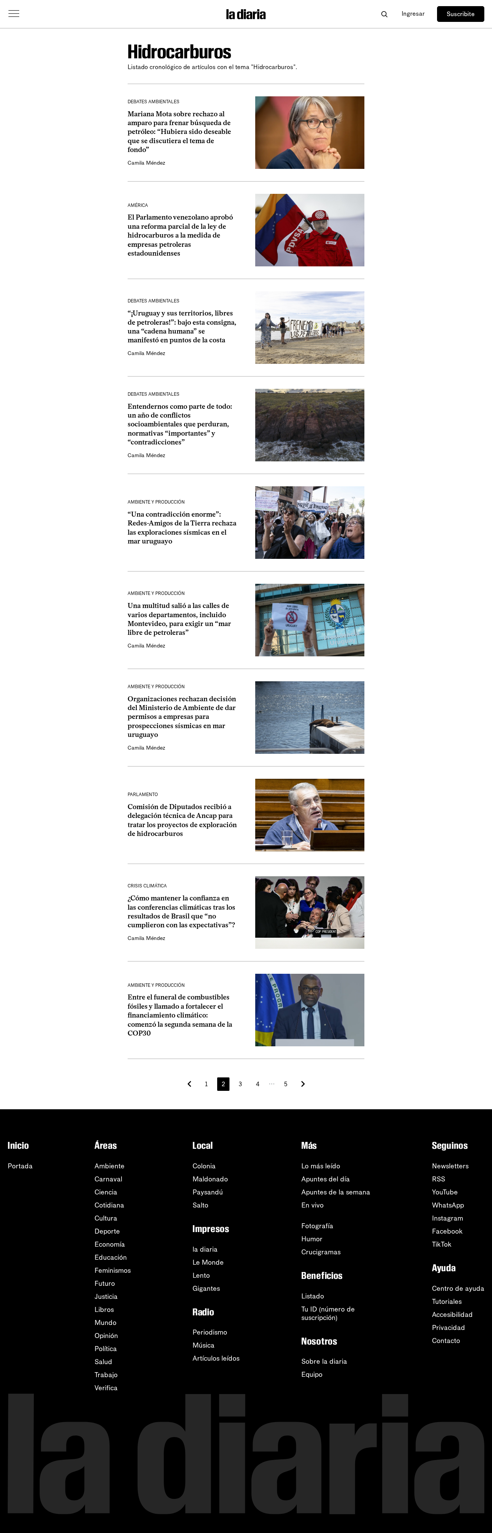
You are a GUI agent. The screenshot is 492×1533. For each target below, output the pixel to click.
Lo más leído (320, 1166)
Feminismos (113, 1270)
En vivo (312, 1205)
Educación (111, 1257)
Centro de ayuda (458, 1288)
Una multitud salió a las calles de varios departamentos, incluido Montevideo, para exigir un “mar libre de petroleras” (179, 619)
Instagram (447, 1218)
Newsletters (450, 1166)
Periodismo (210, 1332)
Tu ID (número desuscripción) (328, 1313)
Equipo (311, 1374)
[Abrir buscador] (384, 14)
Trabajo (106, 1375)
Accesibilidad (452, 1314)
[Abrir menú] (14, 14)
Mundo (105, 1322)
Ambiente (110, 1166)
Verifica (106, 1388)
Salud (103, 1362)
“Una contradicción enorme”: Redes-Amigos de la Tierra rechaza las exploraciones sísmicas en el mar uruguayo (182, 527)
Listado (312, 1296)
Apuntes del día (325, 1179)
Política (106, 1349)
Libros (104, 1309)
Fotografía (317, 1226)
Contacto (446, 1340)
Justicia (106, 1296)
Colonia (204, 1166)
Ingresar (413, 13)
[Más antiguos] (303, 1084)
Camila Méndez (146, 163)
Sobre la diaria (324, 1361)
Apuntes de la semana (335, 1192)
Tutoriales (447, 1301)
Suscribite (461, 14)
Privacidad (448, 1327)
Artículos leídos (216, 1358)
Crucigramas (321, 1252)
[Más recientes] (189, 1084)
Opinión (106, 1335)
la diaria (205, 1249)
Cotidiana (109, 1205)
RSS (438, 1179)
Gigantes (206, 1288)
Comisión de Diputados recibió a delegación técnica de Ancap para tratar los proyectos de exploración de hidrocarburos (182, 820)
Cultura (106, 1218)
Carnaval (108, 1179)
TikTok (442, 1244)
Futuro (105, 1283)
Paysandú (208, 1192)
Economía (110, 1244)
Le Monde (208, 1262)
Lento (201, 1275)
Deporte (107, 1231)
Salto (200, 1205)
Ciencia (106, 1192)
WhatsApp (448, 1205)
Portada (20, 1166)
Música (203, 1345)
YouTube (445, 1192)
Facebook (447, 1231)
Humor (311, 1239)
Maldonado (210, 1179)
